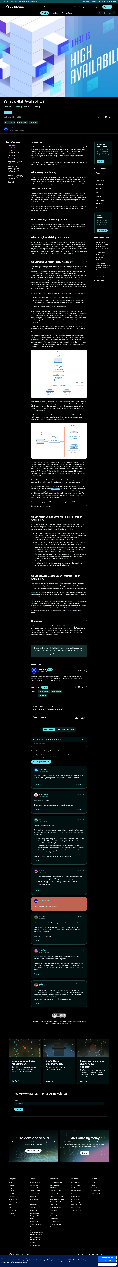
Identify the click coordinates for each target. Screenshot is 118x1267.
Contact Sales (111, 1)
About (10, 1182)
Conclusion (11, 182)
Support (93, 1182)
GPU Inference (75, 1185)
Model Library (34, 1199)
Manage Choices (107, 1264)
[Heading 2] (49, 739)
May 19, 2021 (43, 986)
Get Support (101, 1)
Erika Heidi (15, 128)
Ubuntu (73, 610)
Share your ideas (96, 1193)
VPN (72, 1193)
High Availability (16, 107)
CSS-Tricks (53, 1188)
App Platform (33, 1210)
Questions (54, 13)
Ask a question (40, 709)
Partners (11, 1196)
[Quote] (56, 739)
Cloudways (33, 1242)
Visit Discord (102, 230)
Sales (93, 1185)
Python (98, 188)
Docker (98, 196)
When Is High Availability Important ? (50, 237)
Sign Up (14, 1081)
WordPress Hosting (77, 1204)
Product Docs (67, 13)
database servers (44, 597)
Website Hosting (76, 1190)
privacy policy (46, 1259)
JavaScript (99, 185)
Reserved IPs (55, 489)
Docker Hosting (75, 1196)
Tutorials (45, 13)
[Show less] (83, 769)
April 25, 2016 (43, 821)
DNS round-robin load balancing (62, 480)
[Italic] (35, 739)
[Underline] (37, 739)
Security (11, 1213)
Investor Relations (14, 1216)
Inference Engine (35, 1190)
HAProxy (34, 592)
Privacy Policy (13, 1210)
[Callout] (58, 739)
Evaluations (33, 1196)
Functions (32, 1207)
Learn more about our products (45, 654)
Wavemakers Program (57, 1199)
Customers (12, 1193)
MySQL (98, 192)
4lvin (40, 819)
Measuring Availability (41, 188)
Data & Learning (34, 1193)
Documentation (54, 1218)
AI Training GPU (75, 1182)
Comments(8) (49, 729)
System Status (95, 1190)
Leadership (12, 1185)
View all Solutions (76, 1210)
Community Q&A (55, 1185)
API (30, 1227)
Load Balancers (34, 1213)
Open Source (54, 1204)
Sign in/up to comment (41, 762)
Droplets (32, 1202)
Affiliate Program (14, 1202)
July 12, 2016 (43, 902)
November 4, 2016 (44, 918)
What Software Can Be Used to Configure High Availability (15, 176)
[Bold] (33, 739)
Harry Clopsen (43, 769)
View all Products (35, 1245)
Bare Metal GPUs (35, 1188)
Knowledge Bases (35, 1182)
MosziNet (41, 870)
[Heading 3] (51, 739)
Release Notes (54, 1221)
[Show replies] (83, 784)
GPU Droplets (34, 1185)
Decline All (107, 1260)
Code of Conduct (55, 1224)
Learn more (50, 1081)
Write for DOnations (56, 1190)
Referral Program (14, 1199)
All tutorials (100, 204)
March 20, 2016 (43, 771)
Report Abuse (95, 1188)
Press (10, 1204)
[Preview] (82, 739)
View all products (33, 1151)
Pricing (52, 1213)
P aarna (41, 984)
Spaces (32, 1218)
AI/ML (98, 173)
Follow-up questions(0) (66, 729)
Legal (10, 1207)
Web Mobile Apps (76, 1202)
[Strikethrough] (39, 739)
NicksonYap (42, 950)
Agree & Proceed (107, 1257)
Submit (18, 1109)
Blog (83, 1)
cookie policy (10, 1262)
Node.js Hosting (75, 1199)
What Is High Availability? (44, 172)
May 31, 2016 (43, 872)
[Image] (43, 739)
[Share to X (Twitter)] (98, 117)
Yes (76, 717)
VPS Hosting (74, 1188)
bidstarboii (42, 916)
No (82, 717)
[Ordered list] (54, 739)
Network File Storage (36, 1224)
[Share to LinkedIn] (106, 117)
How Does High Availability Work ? (49, 219)
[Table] (60, 739)
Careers (93, 1)
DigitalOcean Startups (56, 1196)
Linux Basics (100, 181)
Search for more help (55, 709)
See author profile (79, 670)
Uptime (32, 1230)
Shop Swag (53, 1227)
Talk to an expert (102, 208)
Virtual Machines (76, 1207)
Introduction (36, 142)
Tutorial (8, 112)
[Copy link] (113, 117)
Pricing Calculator (55, 1216)
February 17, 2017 (44, 952)
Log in (96, 7)
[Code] (62, 739)
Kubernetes (100, 200)
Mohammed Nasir (44, 900)
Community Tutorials (56, 1182)
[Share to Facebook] (102, 117)
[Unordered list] (52, 739)
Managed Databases (36, 1216)
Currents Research (55, 1193)
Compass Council (55, 1202)
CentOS (81, 610)
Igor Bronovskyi (43, 794)
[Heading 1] (47, 739)
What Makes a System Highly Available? (52, 261)
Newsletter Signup (55, 1207)
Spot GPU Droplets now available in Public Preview (18, 1)
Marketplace (54, 1210)
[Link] (41, 739)
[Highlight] (45, 739)
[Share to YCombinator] (109, 117)
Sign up (106, 7)
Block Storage (34, 1221)
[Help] (84, 739)
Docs (88, 1)
